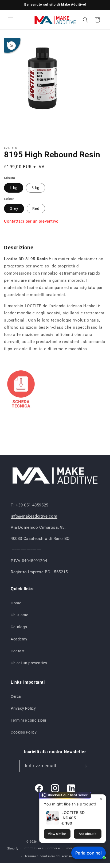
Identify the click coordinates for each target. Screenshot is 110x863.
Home (16, 603)
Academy (19, 639)
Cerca (16, 696)
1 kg (14, 188)
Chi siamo (19, 615)
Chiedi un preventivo (29, 663)
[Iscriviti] (85, 766)
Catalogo (19, 627)
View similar (57, 834)
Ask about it (87, 834)
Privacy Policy (23, 708)
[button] (11, 20)
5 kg (36, 188)
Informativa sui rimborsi (42, 848)
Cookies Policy (24, 732)
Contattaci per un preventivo (31, 221)
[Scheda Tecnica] (21, 409)
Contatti (18, 651)
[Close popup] (101, 799)
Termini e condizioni (28, 720)
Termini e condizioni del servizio (49, 856)
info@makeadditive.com (34, 516)
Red (36, 208)
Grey (14, 208)
